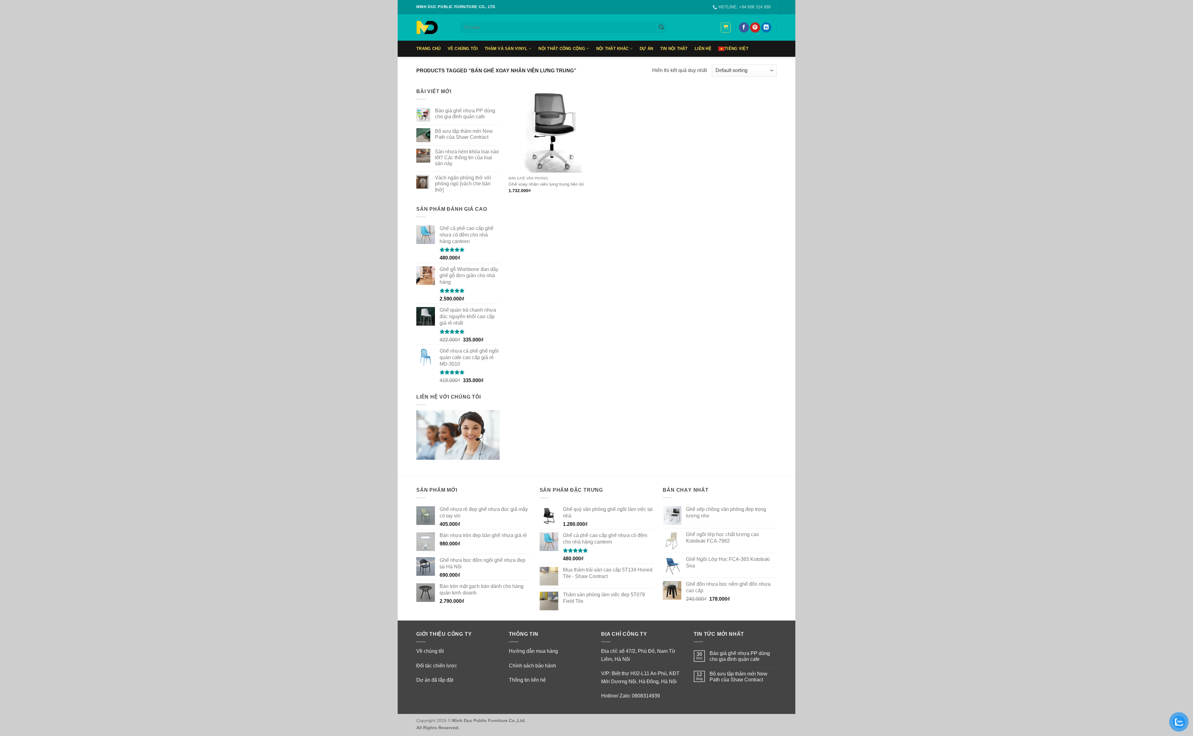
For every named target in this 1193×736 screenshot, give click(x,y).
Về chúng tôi (430, 651)
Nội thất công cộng (561, 48)
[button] (726, 28)
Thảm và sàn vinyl (506, 48)
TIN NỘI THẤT (674, 48)
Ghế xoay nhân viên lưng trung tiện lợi (546, 184)
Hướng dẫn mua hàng (533, 651)
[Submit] (661, 27)
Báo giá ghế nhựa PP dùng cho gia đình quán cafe (465, 113)
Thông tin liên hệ (527, 680)
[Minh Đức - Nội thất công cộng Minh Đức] (433, 27)
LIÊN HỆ (703, 48)
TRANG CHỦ (428, 48)
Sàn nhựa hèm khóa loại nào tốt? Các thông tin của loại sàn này (467, 157)
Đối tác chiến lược (436, 665)
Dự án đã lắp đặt (434, 680)
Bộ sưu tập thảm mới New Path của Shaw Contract (464, 134)
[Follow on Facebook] (744, 27)
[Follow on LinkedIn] (766, 27)
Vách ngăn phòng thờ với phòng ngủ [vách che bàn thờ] (463, 183)
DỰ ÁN (646, 48)
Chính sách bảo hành (532, 665)
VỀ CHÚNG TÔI (463, 48)
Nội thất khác (612, 48)
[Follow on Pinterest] (755, 27)
